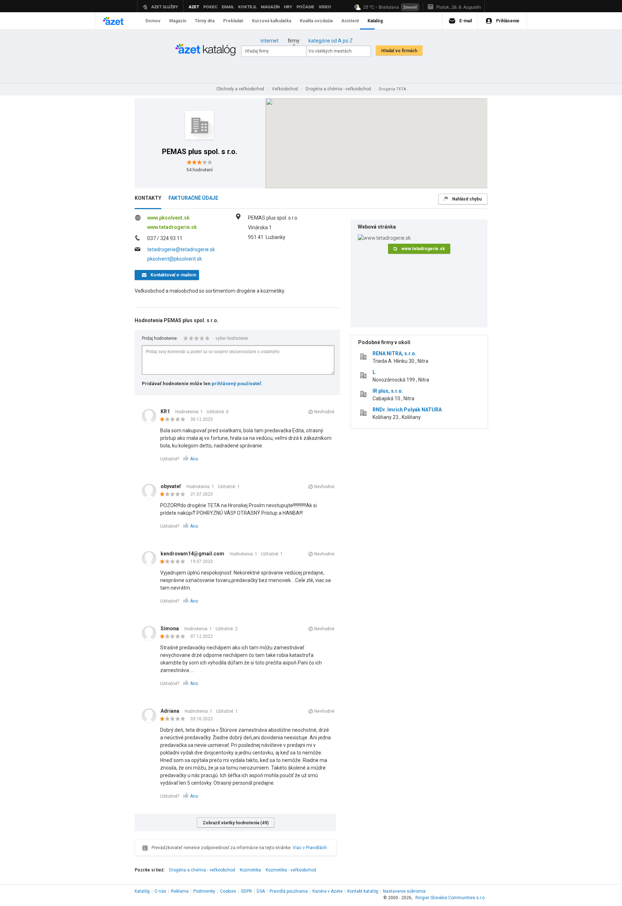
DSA (261, 891)
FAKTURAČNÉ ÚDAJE (193, 198)
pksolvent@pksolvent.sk (174, 259)
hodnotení (199, 169)
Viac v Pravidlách (310, 847)
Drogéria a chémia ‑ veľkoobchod (202, 870)
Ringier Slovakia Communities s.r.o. (450, 897)
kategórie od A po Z (330, 41)
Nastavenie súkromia (404, 891)
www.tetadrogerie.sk (172, 227)
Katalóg (142, 891)
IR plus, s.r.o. (388, 391)
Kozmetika (250, 870)
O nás (160, 891)
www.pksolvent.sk (168, 218)
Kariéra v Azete (327, 891)
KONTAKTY (148, 198)
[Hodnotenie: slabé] (174, 420)
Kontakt (362, 891)
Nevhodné (324, 411)
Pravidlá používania (289, 891)
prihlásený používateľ (236, 383)
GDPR (246, 891)
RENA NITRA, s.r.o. (394, 353)
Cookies (228, 891)
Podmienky (204, 891)
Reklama (180, 891)
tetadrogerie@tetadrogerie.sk (181, 249)
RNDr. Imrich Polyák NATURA (407, 410)
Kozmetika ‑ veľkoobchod (291, 870)
